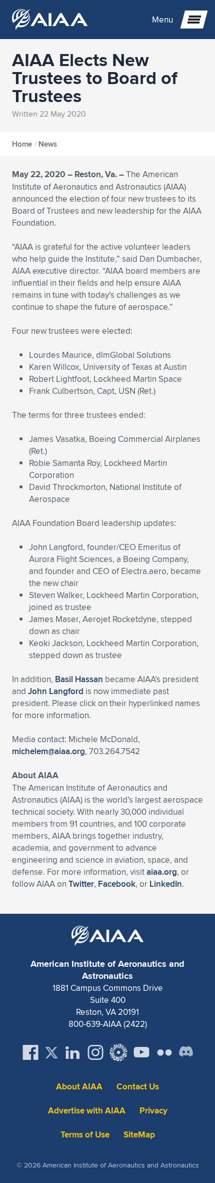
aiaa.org (161, 872)
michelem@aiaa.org (48, 751)
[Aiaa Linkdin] (72, 1052)
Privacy (154, 1110)
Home (22, 144)
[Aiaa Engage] (118, 1052)
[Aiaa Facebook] (30, 1052)
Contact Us (137, 1086)
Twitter (81, 884)
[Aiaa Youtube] (141, 1052)
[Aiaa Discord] (186, 1052)
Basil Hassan (79, 679)
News (47, 144)
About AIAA (79, 1086)
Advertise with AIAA (87, 1110)
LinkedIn (166, 884)
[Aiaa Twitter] (51, 1052)
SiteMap (139, 1134)
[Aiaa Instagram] (95, 1052)
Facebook (117, 884)
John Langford (56, 691)
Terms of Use (85, 1134)
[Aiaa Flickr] (164, 1052)
